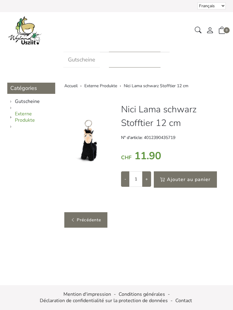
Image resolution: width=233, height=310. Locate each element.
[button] (198, 30)
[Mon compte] (210, 30)
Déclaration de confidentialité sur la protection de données (104, 301)
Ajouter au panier (189, 179)
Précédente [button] (89, 220)
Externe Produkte (134, 59)
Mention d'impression (87, 294)
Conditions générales (142, 294)
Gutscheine (81, 59)
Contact (183, 301)
